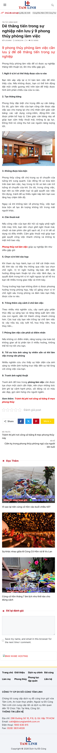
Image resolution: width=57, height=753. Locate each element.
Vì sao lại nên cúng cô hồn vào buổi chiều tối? (26, 506)
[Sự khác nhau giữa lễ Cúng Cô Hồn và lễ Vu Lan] (28, 529)
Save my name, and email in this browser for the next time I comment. (28, 641)
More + (49, 421)
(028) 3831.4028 (16, 728)
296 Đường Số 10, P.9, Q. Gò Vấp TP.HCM (32, 718)
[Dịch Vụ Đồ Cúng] (27, 4)
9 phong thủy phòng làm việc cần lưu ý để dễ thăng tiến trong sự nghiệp (28, 52)
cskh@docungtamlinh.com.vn (24, 721)
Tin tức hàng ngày (10, 22)
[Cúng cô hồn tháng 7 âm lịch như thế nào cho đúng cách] (28, 574)
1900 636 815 (21, 724)
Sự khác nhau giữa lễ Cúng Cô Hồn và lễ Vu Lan (27, 551)
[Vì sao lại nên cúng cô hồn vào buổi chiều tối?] (28, 484)
